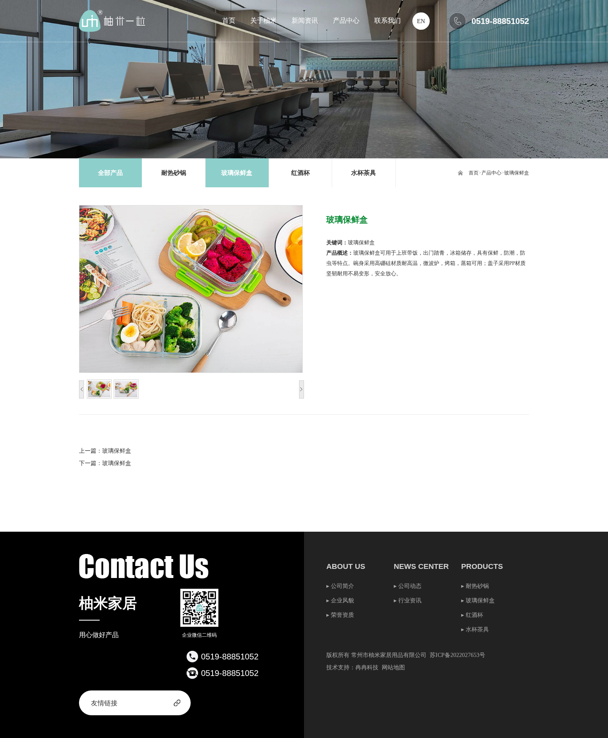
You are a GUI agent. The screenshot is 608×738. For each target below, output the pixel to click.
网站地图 (393, 667)
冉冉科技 (366, 667)
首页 (474, 173)
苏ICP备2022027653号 (457, 655)
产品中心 (491, 173)
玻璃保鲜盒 (516, 173)
